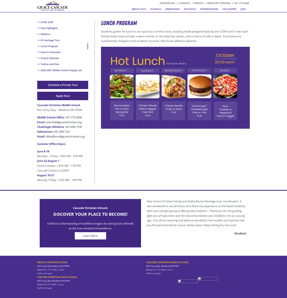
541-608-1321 (62, 131)
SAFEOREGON (167, 3)
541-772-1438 (50, 269)
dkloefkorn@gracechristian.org (65, 136)
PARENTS (199, 3)
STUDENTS (184, 3)
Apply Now (63, 96)
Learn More (90, 236)
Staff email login (44, 273)
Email (61, 269)
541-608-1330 (73, 127)
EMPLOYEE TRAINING (219, 3)
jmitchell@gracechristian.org (64, 122)
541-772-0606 (241, 3)
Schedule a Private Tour (63, 85)
